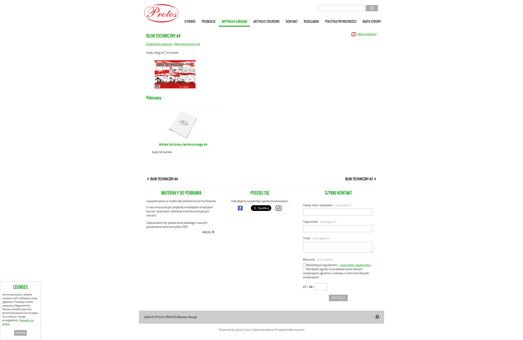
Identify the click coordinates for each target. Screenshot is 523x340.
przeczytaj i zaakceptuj (355, 265)
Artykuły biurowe (266, 21)
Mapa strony (372, 21)
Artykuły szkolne (234, 21)
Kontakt (292, 21)
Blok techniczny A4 (187, 44)
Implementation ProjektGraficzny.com (278, 330)
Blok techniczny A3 (359, 179)
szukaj (372, 8)
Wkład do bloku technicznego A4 (183, 144)
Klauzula (318, 260)
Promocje (209, 21)
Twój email (319, 222)
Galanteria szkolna (159, 44)
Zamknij (20, 333)
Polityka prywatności (340, 21)
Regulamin (311, 21)
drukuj (377, 316)
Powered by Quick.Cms (234, 330)
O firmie (190, 21)
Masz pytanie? (367, 34)
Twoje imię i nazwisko (327, 205)
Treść (316, 238)
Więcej (206, 232)
